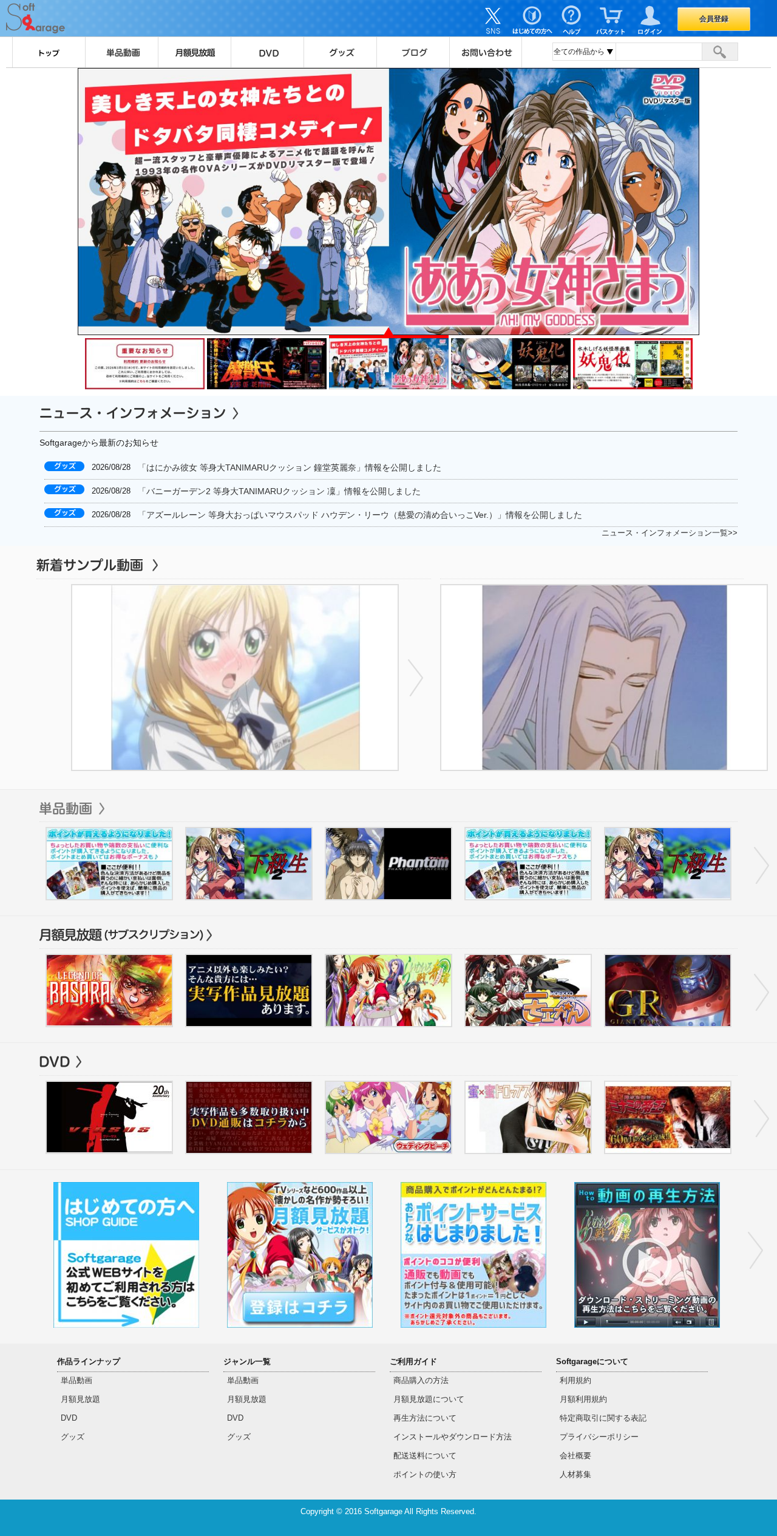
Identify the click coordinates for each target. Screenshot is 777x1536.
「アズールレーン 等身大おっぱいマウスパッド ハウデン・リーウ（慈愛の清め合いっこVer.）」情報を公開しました (360, 515)
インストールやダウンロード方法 (452, 1436)
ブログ (412, 52)
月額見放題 (194, 52)
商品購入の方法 (421, 1380)
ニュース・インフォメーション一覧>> (670, 532)
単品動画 (121, 52)
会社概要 (575, 1455)
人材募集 (575, 1474)
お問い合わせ (485, 52)
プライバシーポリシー (599, 1436)
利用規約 (575, 1380)
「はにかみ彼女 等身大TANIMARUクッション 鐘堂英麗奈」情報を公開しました (289, 467)
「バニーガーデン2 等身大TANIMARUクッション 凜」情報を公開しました (279, 491)
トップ (48, 52)
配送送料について (424, 1455)
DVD (267, 52)
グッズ (340, 52)
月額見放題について (428, 1399)
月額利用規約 (583, 1399)
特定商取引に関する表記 (603, 1417)
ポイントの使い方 (424, 1474)
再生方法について (424, 1417)
